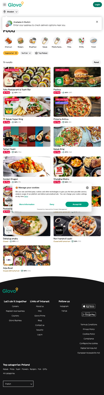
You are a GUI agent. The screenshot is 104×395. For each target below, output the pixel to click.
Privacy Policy (89, 329)
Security (39, 330)
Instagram (64, 306)
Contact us (39, 325)
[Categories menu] (4, 4)
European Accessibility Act (89, 353)
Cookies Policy (89, 334)
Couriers (15, 316)
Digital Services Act (89, 348)
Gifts (45, 369)
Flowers (25, 369)
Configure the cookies (89, 343)
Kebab (5, 369)
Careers (15, 306)
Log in (39, 334)
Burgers (33, 369)
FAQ (39, 311)
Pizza (12, 369)
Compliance (89, 338)
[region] (52, 42)
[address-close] (97, 21)
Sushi (18, 369)
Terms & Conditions (89, 324)
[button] (8, 42)
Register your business (15, 311)
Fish (39, 369)
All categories (9, 373)
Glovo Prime (39, 316)
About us (40, 306)
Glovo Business (15, 320)
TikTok (64, 311)
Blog (40, 320)
